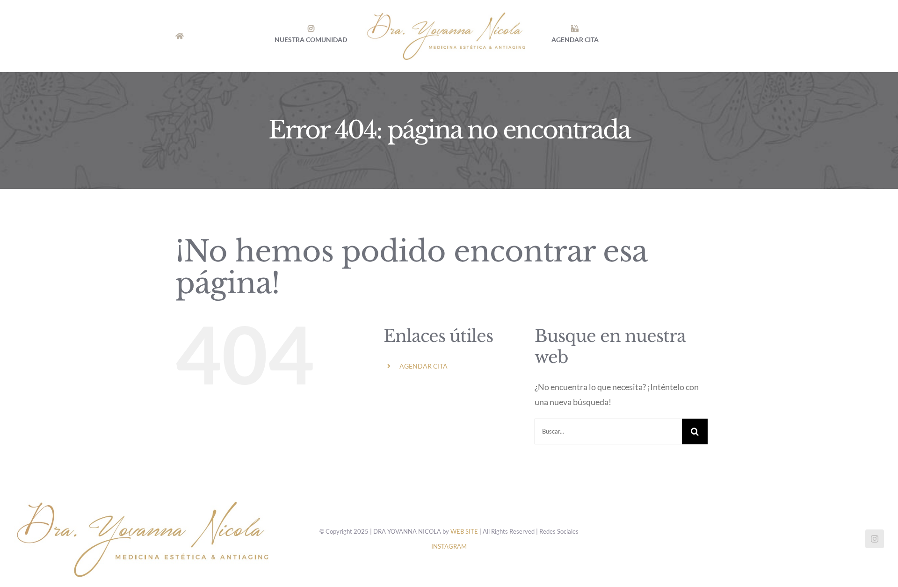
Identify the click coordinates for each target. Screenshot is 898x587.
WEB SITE (464, 531)
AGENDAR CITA (423, 366)
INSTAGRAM (449, 546)
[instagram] (874, 538)
